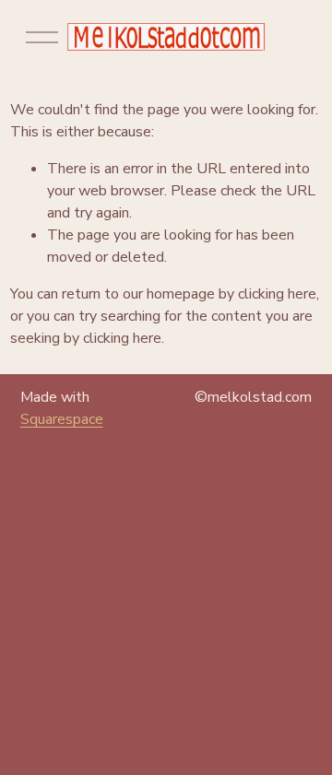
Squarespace (61, 419)
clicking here (277, 294)
